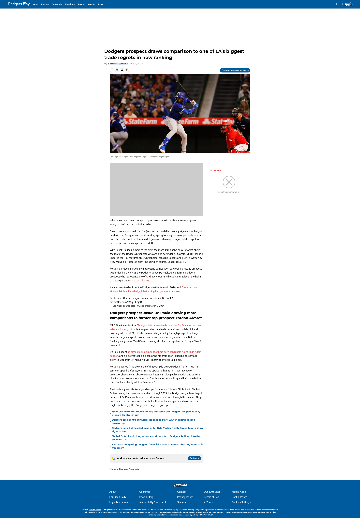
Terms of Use (211, 496)
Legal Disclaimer (118, 502)
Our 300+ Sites (212, 491)
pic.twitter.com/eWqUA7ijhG (126, 302)
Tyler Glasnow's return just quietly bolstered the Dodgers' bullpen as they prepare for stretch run (156, 413)
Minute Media (95, 510)
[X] (342, 4)
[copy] (127, 70)
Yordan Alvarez (140, 280)
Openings (144, 491)
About (112, 491)
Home (113, 469)
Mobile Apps (239, 491)
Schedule (57, 4)
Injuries (91, 4)
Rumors (45, 4)
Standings (70, 4)
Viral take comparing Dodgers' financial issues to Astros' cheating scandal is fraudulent (157, 446)
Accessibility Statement (152, 502)
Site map (182, 502)
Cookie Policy (239, 496)
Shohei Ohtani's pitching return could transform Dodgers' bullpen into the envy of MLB (156, 438)
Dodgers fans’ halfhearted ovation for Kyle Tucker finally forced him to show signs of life (157, 430)
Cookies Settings (241, 502)
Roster (81, 4)
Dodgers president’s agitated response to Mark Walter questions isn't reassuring (153, 421)
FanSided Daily (117, 496)
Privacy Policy (185, 496)
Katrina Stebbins (118, 63)
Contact (181, 491)
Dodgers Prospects (129, 469)
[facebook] (336, 4)
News (35, 4)
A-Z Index (209, 502)
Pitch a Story (146, 496)
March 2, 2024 (156, 305)
